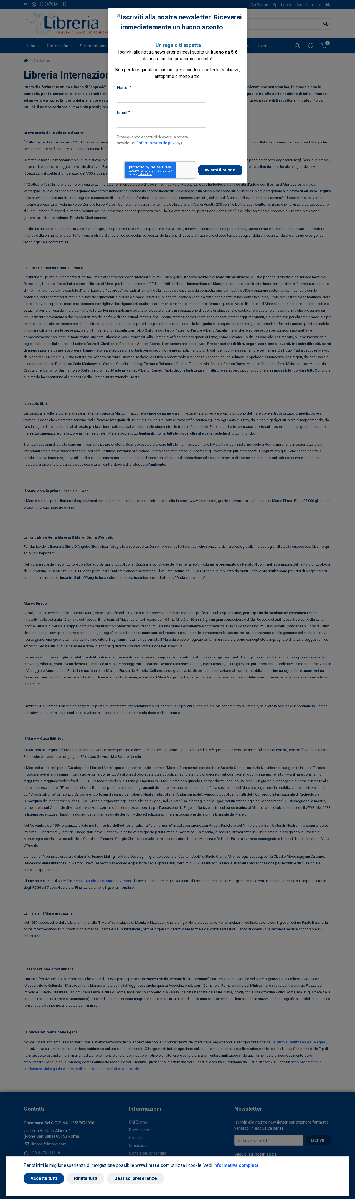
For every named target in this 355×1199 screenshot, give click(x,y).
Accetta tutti (44, 1178)
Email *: (124, 112)
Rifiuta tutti (85, 1178)
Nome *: (124, 87)
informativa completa (235, 1165)
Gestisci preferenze (135, 1178)
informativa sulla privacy (159, 143)
